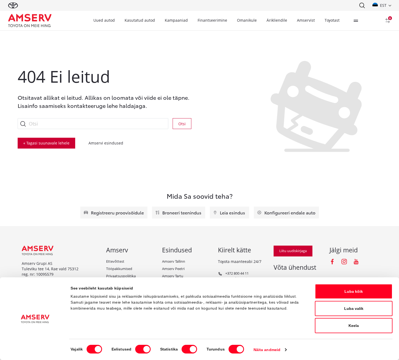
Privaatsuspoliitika (121, 276)
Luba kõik (353, 291)
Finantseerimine (212, 20)
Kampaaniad (176, 20)
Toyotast (332, 20)
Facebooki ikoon (332, 261)
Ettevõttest (115, 261)
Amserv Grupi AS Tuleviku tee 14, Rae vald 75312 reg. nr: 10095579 (50, 269)
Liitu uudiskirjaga (293, 250)
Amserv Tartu (172, 276)
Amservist (306, 20)
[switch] (143, 349)
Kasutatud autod (140, 20)
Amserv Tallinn (173, 261)
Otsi (182, 123)
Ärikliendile (277, 20)
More (355, 20)
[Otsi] (362, 5)
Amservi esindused (105, 143)
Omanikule (247, 20)
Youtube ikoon (356, 261)
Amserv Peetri (173, 268)
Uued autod (104, 20)
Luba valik (353, 308)
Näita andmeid (267, 350)
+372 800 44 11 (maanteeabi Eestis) (233, 276)
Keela (354, 325)
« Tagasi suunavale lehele (46, 143)
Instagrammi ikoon (344, 261)
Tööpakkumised (119, 268)
